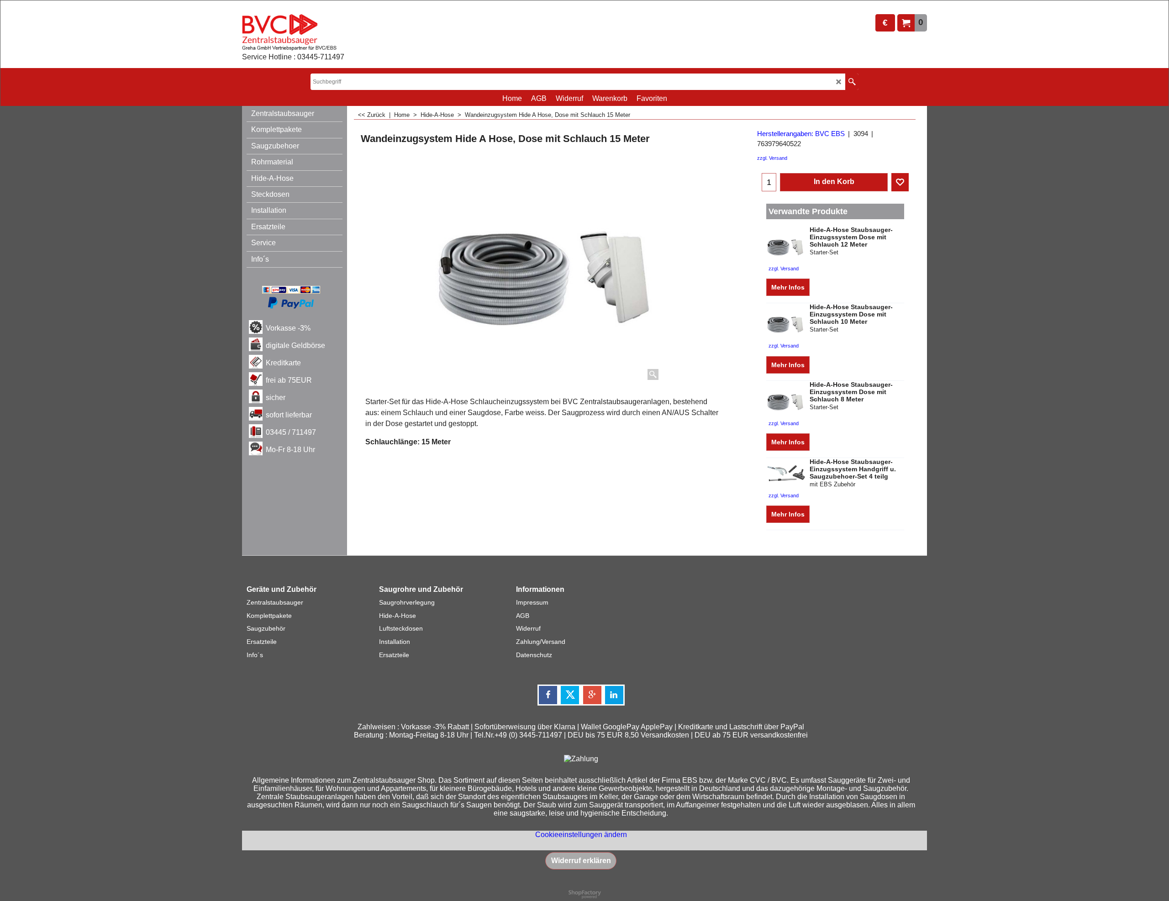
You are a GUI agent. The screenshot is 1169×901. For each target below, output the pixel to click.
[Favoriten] (900, 182)
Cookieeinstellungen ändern (581, 834)
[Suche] (851, 82)
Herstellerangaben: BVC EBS (801, 133)
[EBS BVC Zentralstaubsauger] (293, 32)
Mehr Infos (788, 287)
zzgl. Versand (772, 158)
